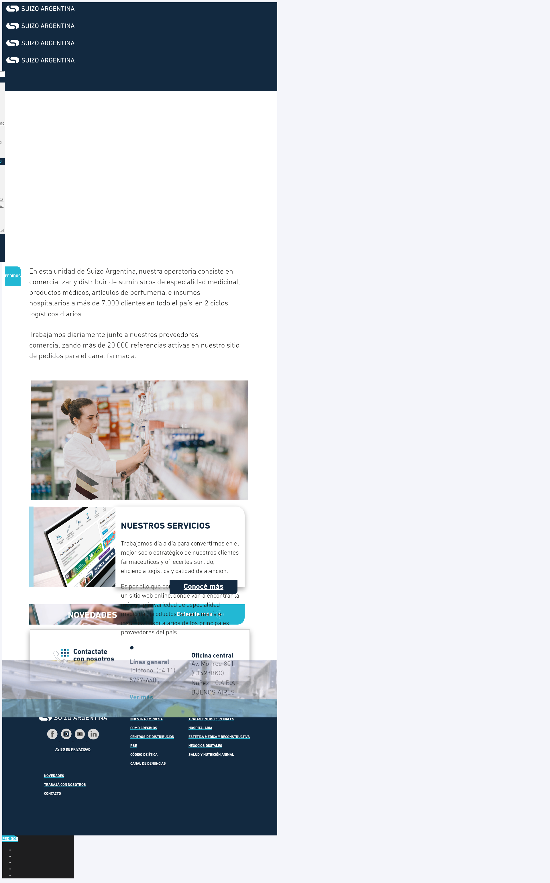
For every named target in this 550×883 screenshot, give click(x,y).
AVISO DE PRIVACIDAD (73, 749)
